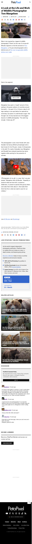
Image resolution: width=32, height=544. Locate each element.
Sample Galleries (16, 267)
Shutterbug (16, 219)
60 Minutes (7, 219)
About (19, 522)
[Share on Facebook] (5, 20)
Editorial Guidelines (7, 525)
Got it (16, 380)
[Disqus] (16, 403)
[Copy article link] (25, 20)
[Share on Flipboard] (16, 20)
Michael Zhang (22, 16)
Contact (7, 522)
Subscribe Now (7, 443)
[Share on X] (8, 20)
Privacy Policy (22, 528)
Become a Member (8, 256)
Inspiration (5, 16)
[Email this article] (22, 20)
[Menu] (2, 2)
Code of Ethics (16, 525)
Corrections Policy (25, 525)
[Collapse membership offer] (28, 246)
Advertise (13, 522)
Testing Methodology (12, 528)
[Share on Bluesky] (13, 20)
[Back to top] (29, 502)
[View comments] (29, 16)
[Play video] (16, 166)
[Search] (30, 2)
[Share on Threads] (11, 20)
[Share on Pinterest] (19, 20)
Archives (24, 522)
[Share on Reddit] (2, 20)
